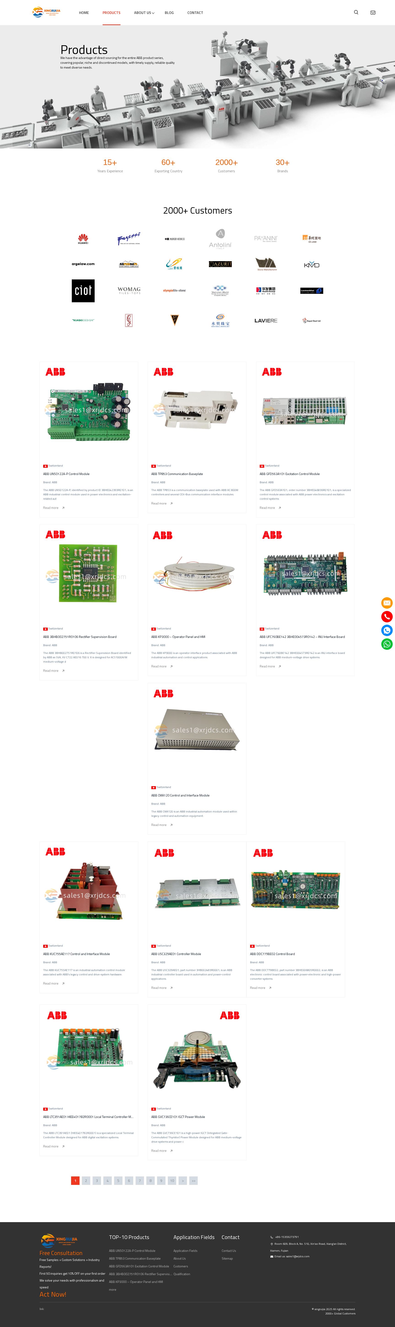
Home (84, 12)
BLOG (169, 12)
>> (193, 1180)
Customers (180, 1266)
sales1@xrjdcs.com (298, 1256)
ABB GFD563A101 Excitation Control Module (139, 1266)
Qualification (181, 1273)
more (112, 1289)
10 (172, 1180)
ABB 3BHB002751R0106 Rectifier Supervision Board (141, 1273)
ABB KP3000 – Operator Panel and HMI (136, 1281)
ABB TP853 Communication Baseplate (135, 1258)
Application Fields (185, 1250)
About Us (179, 1258)
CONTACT (195, 12)
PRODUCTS (111, 12)
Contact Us (229, 1250)
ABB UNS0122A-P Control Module (132, 1250)
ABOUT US (142, 12)
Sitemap (227, 1258)
